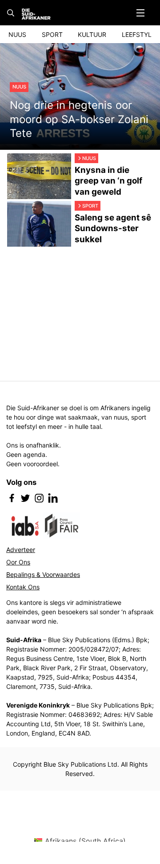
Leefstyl (137, 34)
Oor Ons (18, 562)
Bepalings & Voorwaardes (43, 574)
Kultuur (92, 34)
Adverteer (20, 549)
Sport (52, 34)
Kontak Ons (23, 587)
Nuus (17, 34)
